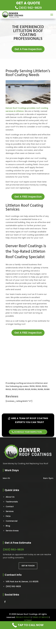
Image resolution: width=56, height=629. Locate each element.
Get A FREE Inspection (28, 196)
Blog (8, 525)
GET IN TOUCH (28, 565)
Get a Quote (28, 3)
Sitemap (28, 620)
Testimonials (12, 501)
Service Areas (12, 530)
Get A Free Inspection (28, 49)
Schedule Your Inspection (28, 432)
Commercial (11, 521)
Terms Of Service (40, 617)
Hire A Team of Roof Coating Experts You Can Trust (29, 420)
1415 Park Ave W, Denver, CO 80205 (22, 581)
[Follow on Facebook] (5, 602)
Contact (10, 506)
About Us (10, 497)
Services (10, 511)
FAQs (8, 516)
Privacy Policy (23, 617)
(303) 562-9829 (30, 8)
